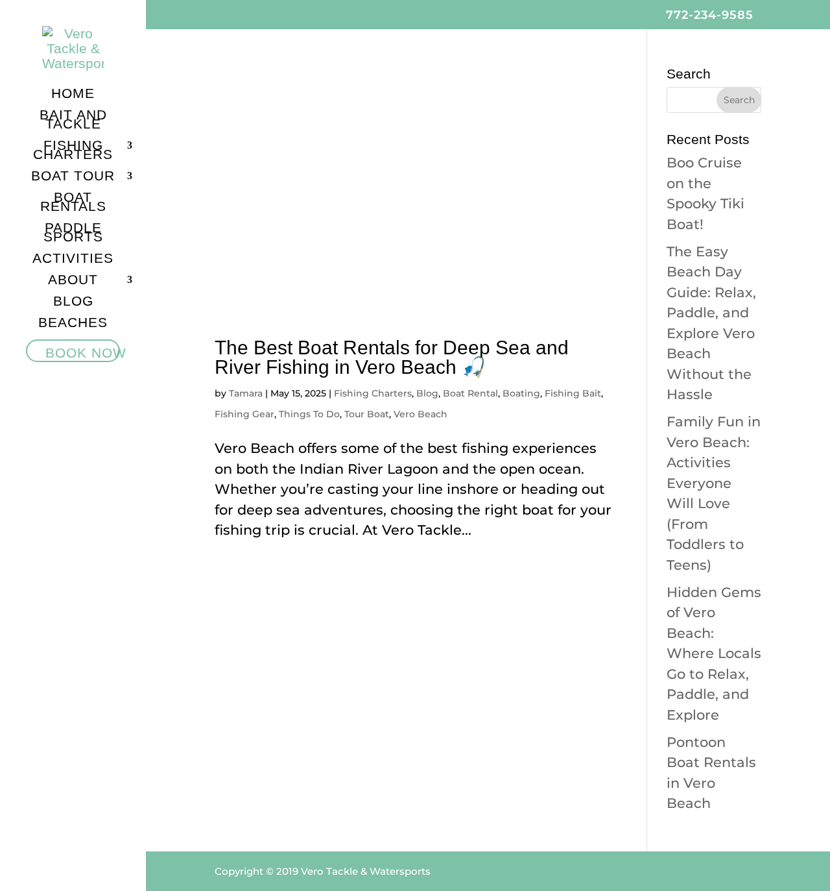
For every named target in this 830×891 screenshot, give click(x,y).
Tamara (246, 393)
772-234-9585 (709, 15)
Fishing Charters (73, 151)
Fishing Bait (573, 393)
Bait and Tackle (73, 120)
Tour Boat (366, 414)
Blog (73, 302)
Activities (72, 259)
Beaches (73, 324)
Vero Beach (420, 414)
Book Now (85, 353)
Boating (521, 393)
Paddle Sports (73, 233)
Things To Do (309, 414)
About (73, 281)
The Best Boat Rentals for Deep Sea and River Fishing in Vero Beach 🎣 (392, 357)
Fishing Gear (244, 414)
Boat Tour (73, 177)
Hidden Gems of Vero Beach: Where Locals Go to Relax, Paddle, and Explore (714, 653)
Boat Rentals (73, 203)
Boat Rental (470, 393)
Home (73, 95)
